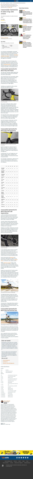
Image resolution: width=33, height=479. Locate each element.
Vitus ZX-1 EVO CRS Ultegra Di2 (8, 363)
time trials (12, 257)
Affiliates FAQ (10, 7)
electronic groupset (7, 262)
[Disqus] (14, 438)
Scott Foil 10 (5, 361)
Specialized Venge (7, 64)
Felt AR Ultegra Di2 (6, 360)
